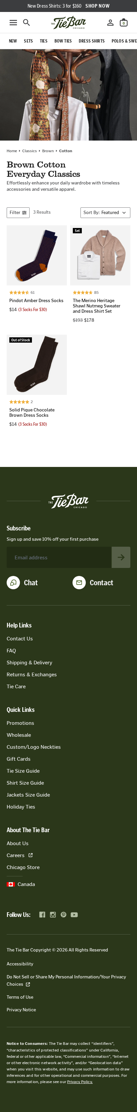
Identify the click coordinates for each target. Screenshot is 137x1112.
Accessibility (20, 964)
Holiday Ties (21, 807)
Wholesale (19, 735)
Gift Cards (19, 759)
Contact (101, 583)
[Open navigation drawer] (13, 22)
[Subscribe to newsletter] (121, 557)
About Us (18, 843)
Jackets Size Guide (28, 795)
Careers (16, 855)
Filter (15, 212)
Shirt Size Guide (25, 783)
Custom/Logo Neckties (34, 747)
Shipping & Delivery (29, 662)
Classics (29, 151)
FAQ (11, 650)
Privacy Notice (21, 1010)
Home (12, 151)
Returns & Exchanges (32, 674)
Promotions (20, 723)
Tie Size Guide (23, 771)
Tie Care (16, 686)
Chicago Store (23, 867)
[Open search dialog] (26, 22)
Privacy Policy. (80, 1081)
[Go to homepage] (68, 22)
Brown (48, 151)
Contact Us (20, 638)
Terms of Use (20, 997)
